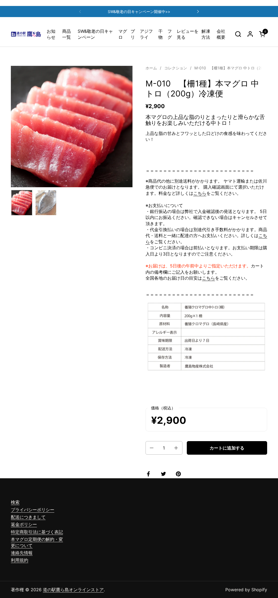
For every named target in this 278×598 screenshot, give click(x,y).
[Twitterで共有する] (164, 474)
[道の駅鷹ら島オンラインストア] (26, 34)
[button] (238, 34)
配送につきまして (28, 517)
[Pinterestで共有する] (179, 474)
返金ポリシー (24, 524)
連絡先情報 (22, 552)
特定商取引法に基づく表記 (37, 532)
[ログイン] (250, 34)
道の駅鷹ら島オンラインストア (73, 589)
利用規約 (19, 560)
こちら (199, 193)
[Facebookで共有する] (150, 474)
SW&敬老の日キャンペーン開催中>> (139, 11)
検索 (15, 502)
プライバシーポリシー (32, 509)
